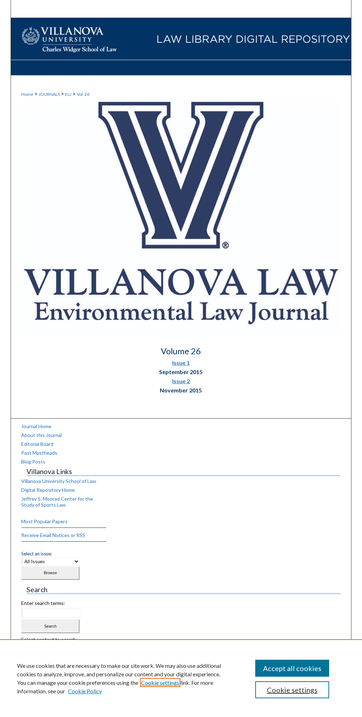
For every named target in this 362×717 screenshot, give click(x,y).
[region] (181, 678)
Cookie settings (160, 682)
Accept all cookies (292, 668)
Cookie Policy (85, 691)
